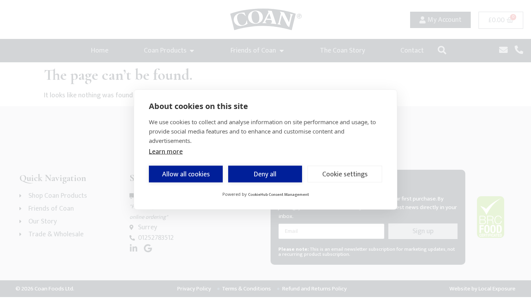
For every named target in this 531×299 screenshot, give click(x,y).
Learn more (166, 152)
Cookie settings (345, 174)
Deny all (265, 174)
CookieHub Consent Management (278, 194)
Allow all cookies (186, 174)
